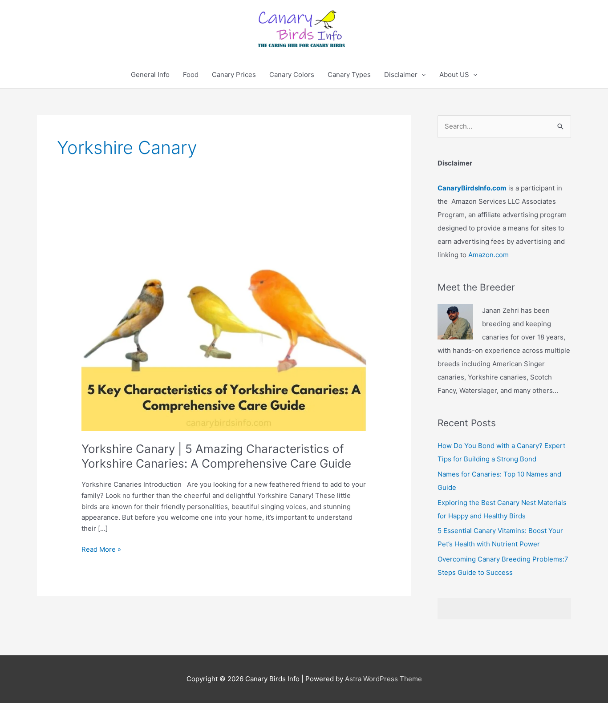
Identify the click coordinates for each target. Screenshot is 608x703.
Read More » (101, 550)
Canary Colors (291, 74)
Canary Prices (234, 74)
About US (454, 74)
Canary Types (349, 74)
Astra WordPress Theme (383, 679)
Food (191, 74)
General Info (150, 74)
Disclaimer (400, 74)
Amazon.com (488, 254)
